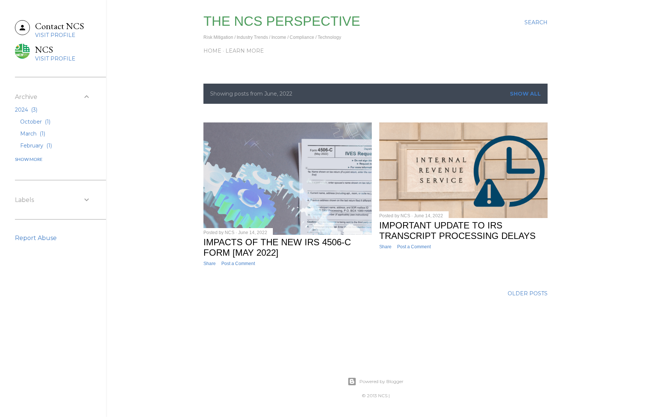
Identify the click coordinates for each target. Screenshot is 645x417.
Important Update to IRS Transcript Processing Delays (457, 230)
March (32, 133)
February (35, 145)
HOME (212, 50)
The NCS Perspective (281, 21)
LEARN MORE (244, 50)
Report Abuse (36, 238)
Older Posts (528, 293)
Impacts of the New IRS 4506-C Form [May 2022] (277, 247)
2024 (25, 109)
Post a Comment (238, 263)
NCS (382, 395)
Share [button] (209, 263)
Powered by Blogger (381, 381)
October (34, 121)
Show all (525, 93)
